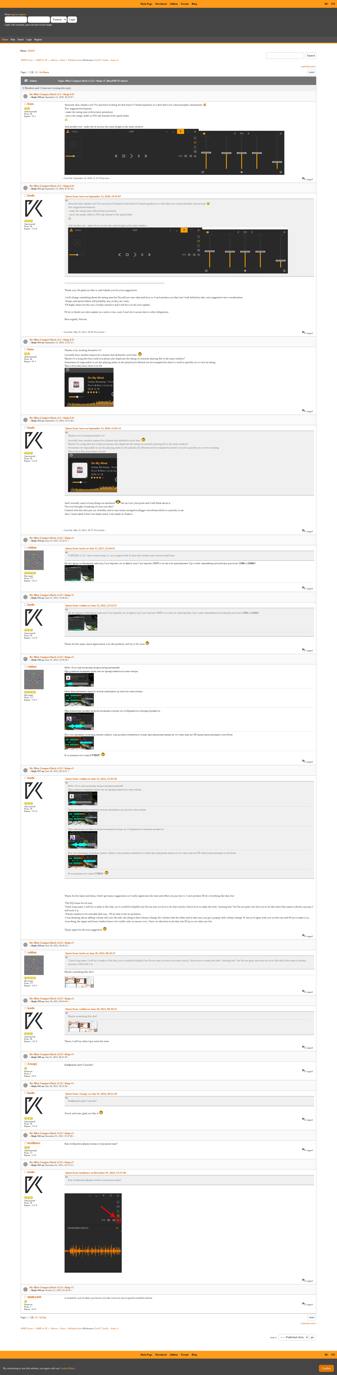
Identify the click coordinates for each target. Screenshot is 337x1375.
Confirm (326, 1368)
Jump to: (273, 1337)
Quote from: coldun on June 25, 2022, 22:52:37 (91, 605)
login (13, 14)
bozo (30, 103)
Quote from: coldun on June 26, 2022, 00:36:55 (91, 1009)
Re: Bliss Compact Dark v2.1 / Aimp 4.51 (52, 94)
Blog (194, 3)
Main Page (146, 3)
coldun (31, 547)
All (36, 72)
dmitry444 (34, 1297)
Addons (174, 3)
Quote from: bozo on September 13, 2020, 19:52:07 (93, 196)
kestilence (33, 1143)
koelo (31, 195)
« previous (305, 66)
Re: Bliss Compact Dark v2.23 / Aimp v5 (52, 537)
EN (333, 3)
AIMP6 (31, 50)
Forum (185, 3)
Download (161, 3)
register (22, 14)
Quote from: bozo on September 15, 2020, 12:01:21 (93, 428)
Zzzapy (32, 1063)
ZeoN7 (98, 60)
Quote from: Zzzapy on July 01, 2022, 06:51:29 (91, 1093)
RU (326, 3)
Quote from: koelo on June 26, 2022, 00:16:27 (90, 953)
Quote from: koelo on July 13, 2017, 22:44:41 (90, 548)
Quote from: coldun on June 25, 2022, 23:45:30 (91, 778)
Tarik (104, 60)
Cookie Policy (67, 1368)
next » (313, 66)
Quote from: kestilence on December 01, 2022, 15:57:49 (95, 1172)
